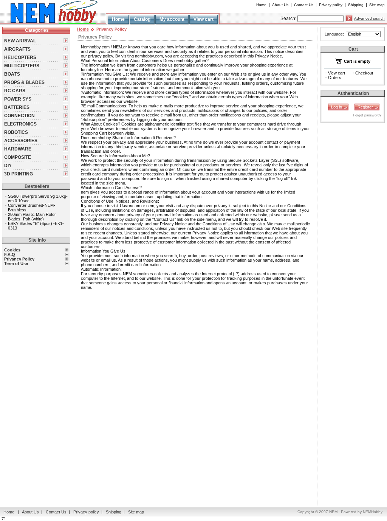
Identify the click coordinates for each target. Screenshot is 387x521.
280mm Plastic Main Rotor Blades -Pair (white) (32, 216)
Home (261, 5)
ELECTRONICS (20, 124)
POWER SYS (17, 99)
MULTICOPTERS (21, 65)
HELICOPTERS (20, 57)
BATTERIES (16, 107)
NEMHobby (372, 512)
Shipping (356, 5)
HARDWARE (17, 149)
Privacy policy (330, 5)
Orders (334, 77)
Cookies (12, 250)
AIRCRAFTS (17, 49)
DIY (8, 165)
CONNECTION (19, 115)
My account (171, 19)
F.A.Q (9, 254)
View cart (204, 19)
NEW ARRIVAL (20, 40)
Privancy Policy (19, 259)
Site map (377, 5)
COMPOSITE (17, 157)
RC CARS (14, 90)
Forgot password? (367, 115)
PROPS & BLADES (24, 82)
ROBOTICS (16, 132)
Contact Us (303, 5)
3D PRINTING (18, 174)
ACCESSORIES (20, 140)
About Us (280, 5)
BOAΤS (12, 74)
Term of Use (16, 263)
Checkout (364, 73)
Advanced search (369, 18)
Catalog (142, 19)
